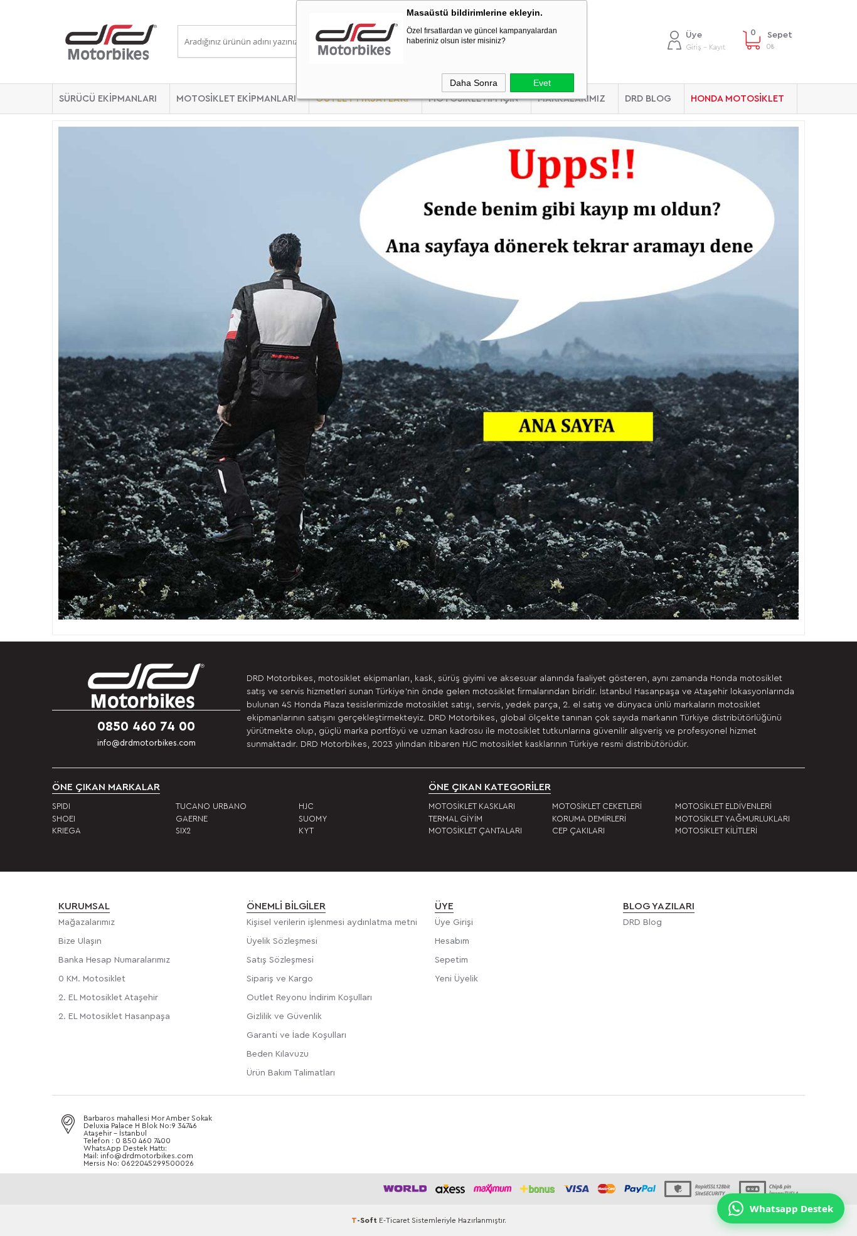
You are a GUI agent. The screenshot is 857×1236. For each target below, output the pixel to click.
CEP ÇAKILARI (578, 831)
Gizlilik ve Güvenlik (284, 1016)
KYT (306, 831)
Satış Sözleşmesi (280, 960)
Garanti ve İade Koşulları (296, 1035)
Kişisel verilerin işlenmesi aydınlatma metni (332, 922)
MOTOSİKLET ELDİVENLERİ (723, 806)
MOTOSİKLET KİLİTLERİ (716, 831)
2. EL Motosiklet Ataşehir (108, 997)
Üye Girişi (454, 922)
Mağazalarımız (86, 922)
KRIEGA (66, 831)
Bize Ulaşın (80, 941)
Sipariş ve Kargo (280, 979)
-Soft (365, 1220)
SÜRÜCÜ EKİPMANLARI (108, 98)
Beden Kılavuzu (278, 1054)
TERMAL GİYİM (455, 819)
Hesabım (452, 941)
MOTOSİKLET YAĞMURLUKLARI (732, 819)
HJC (306, 806)
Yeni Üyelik (456, 979)
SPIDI (61, 806)
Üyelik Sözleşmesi (282, 941)
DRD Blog (642, 922)
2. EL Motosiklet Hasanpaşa (114, 1016)
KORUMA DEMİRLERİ (589, 819)
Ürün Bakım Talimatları (291, 1073)
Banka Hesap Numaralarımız (114, 960)
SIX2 (183, 831)
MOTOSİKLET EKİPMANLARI (236, 98)
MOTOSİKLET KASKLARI (471, 806)
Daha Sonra (474, 83)
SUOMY (313, 819)
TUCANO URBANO (211, 806)
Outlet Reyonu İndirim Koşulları (309, 997)
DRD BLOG (648, 98)
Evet (542, 83)
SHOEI (63, 819)
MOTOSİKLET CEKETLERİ (597, 806)
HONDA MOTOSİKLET (737, 98)
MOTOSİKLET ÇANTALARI (475, 831)
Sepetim (451, 960)
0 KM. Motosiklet (91, 979)
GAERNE (192, 819)
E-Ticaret (394, 1220)
